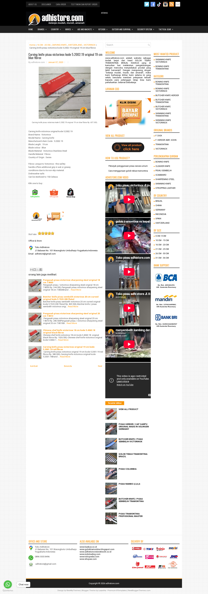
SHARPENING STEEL (165, 179)
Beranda (68, 366)
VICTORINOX (89, 45)
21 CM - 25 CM (162, 249)
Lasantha (102, 590)
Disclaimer (46, 4)
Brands (42, 29)
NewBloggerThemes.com (139, 590)
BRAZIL (159, 201)
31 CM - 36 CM (162, 258)
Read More (76, 290)
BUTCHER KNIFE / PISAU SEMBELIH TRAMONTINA (131, 500)
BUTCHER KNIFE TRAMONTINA (163, 101)
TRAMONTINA (162, 144)
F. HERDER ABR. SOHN (166, 140)
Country (56, 29)
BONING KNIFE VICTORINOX (162, 89)
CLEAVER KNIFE (163, 166)
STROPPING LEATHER (166, 188)
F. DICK (159, 135)
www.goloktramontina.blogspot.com (97, 549)
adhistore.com (112, 583)
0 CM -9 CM (161, 236)
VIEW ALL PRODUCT (128, 409)
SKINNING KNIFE (163, 183)
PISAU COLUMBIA (127, 469)
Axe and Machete (86, 29)
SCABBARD (161, 175)
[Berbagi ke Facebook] (40, 269)
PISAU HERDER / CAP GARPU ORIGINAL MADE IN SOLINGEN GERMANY (134, 426)
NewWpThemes (73, 590)
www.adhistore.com (114, 58)
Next (100, 366)
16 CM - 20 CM (43, 45)
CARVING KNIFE (59, 45)
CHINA (159, 205)
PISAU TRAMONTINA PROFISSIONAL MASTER (131, 515)
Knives (69, 29)
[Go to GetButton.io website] (8, 591)
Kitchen (102, 29)
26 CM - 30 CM (162, 253)
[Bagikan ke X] (37, 269)
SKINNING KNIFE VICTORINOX (163, 60)
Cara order (61, 4)
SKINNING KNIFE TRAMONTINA (163, 114)
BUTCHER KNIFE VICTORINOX (163, 107)
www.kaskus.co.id (88, 547)
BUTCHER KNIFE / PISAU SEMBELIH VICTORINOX (131, 440)
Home (30, 29)
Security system (145, 29)
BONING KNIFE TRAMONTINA (162, 67)
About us (32, 4)
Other (32, 36)
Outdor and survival (122, 29)
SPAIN (158, 218)
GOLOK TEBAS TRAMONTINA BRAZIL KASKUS (128, 61)
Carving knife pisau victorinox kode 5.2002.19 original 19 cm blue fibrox (65, 56)
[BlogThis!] (34, 269)
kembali (34, 366)
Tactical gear (166, 29)
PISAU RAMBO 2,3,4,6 (129, 484)
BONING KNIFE (162, 162)
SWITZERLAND (75, 45)
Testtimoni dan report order (84, 4)
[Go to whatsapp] (8, 584)
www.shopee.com (88, 559)
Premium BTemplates (117, 590)
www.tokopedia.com (89, 556)
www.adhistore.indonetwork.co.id (95, 552)
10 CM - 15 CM (162, 240)
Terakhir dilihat (115, 403)
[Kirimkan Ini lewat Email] (31, 269)
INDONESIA (161, 214)
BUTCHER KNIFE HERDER (167, 95)
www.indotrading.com (90, 554)
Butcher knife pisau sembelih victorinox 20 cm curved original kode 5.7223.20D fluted (70, 298)
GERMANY (160, 210)
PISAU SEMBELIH (164, 170)
